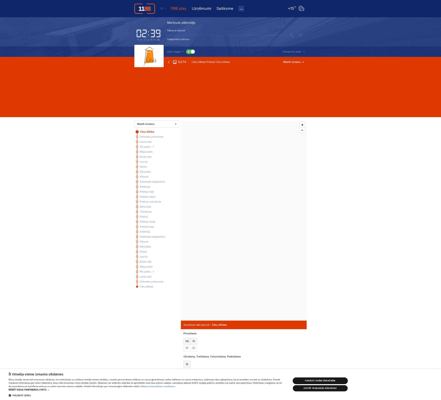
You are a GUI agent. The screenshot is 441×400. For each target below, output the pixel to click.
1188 (144, 8)
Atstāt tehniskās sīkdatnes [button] (320, 388)
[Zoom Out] (302, 130)
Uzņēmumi (201, 8)
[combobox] (226, 31)
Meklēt (300, 35)
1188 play (179, 8)
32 (193, 348)
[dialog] (220, 384)
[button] (146, 389)
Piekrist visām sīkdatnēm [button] (320, 380)
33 (187, 348)
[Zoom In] (302, 124)
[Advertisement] (220, 93)
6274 (182, 62)
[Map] (244, 221)
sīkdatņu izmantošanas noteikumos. (158, 386)
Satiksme (225, 8)
